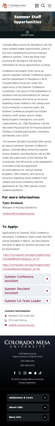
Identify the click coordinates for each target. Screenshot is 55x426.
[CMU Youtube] (30, 373)
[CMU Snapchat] (35, 373)
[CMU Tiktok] (40, 373)
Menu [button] (50, 6)
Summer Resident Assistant (17, 291)
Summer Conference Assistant (19, 279)
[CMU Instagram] (25, 373)
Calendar (37, 6)
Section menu (27, 35)
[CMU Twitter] (19, 373)
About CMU (16, 407)
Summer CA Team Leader (23, 301)
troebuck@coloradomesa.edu (18, 213)
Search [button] (43, 6)
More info (15, 417)
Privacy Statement (27, 382)
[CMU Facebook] (14, 373)
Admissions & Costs (21, 397)
